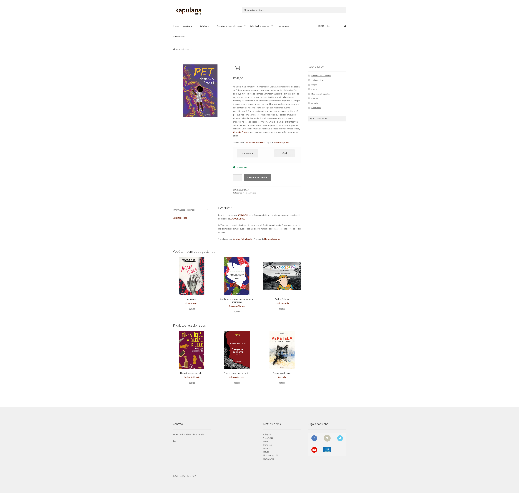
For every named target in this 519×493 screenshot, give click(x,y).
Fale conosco (284, 26)
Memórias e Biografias (320, 94)
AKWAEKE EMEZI (238, 218)
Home (176, 26)
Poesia (314, 89)
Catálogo (204, 26)
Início (178, 49)
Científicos (316, 107)
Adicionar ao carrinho (257, 177)
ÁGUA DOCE (243, 215)
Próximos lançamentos (321, 75)
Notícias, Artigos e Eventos (229, 26)
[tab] (192, 210)
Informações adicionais (184, 209)
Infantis (314, 98)
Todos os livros (317, 80)
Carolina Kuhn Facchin (255, 142)
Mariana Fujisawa (281, 142)
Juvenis (252, 193)
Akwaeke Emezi (240, 132)
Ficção (185, 49)
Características (180, 217)
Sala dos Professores (259, 26)
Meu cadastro (179, 36)
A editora (187, 26)
